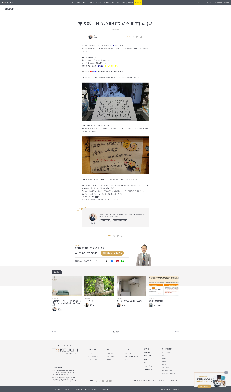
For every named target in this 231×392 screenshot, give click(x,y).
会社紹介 (130, 2)
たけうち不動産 (217, 2)
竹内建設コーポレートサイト (91, 389)
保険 (163, 355)
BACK (54, 332)
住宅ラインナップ (92, 359)
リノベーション (199, 2)
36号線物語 (147, 369)
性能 (108, 349)
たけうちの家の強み (93, 356)
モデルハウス (115, 2)
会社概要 (134, 380)
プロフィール (105, 221)
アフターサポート (129, 359)
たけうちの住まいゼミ (167, 373)
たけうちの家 (92, 349)
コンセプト (91, 353)
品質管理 (109, 359)
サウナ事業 (226, 2)
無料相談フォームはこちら (112, 253)
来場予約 (164, 364)
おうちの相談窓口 (167, 349)
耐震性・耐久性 (110, 356)
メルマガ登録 (165, 367)
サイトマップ (174, 380)
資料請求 (164, 358)
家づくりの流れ (166, 352)
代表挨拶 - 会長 (141, 380)
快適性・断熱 (110, 353)
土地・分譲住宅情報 (167, 370)
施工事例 (98, 2)
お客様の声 (106, 2)
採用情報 (104, 389)
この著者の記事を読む (120, 221)
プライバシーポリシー (164, 380)
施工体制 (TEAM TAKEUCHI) (132, 356)
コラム (123, 2)
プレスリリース (148, 366)
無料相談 (164, 361)
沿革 (156, 380)
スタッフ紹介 (128, 353)
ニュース (146, 362)
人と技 (127, 349)
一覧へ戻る (115, 332)
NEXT (177, 332)
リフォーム (208, 2)
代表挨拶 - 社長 (150, 380)
